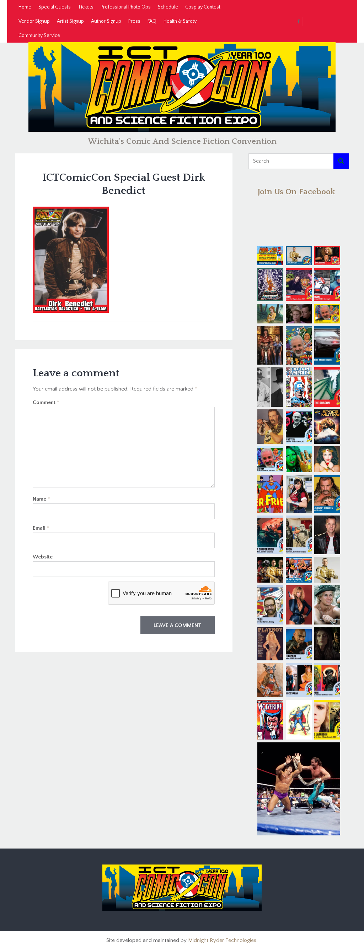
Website (43, 557)
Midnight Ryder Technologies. (223, 940)
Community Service (39, 35)
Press (134, 21)
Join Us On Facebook (296, 191)
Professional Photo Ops (126, 7)
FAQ (152, 21)
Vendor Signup (34, 21)
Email (41, 528)
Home (24, 7)
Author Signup (106, 21)
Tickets (85, 7)
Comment (46, 402)
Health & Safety (180, 21)
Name (41, 499)
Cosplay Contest (202, 7)
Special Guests (54, 7)
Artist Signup (70, 21)
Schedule (168, 7)
